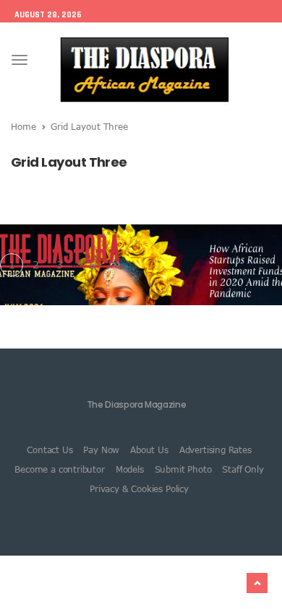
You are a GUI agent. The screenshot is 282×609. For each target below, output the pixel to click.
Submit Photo (183, 469)
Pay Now (101, 449)
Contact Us (49, 449)
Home (23, 126)
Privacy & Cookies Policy (139, 488)
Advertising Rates (215, 449)
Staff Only (242, 469)
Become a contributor (59, 469)
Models (130, 469)
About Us (149, 449)
